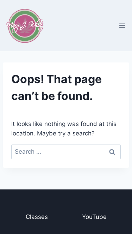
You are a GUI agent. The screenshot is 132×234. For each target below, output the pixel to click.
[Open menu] (121, 25)
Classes (37, 216)
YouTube (94, 216)
